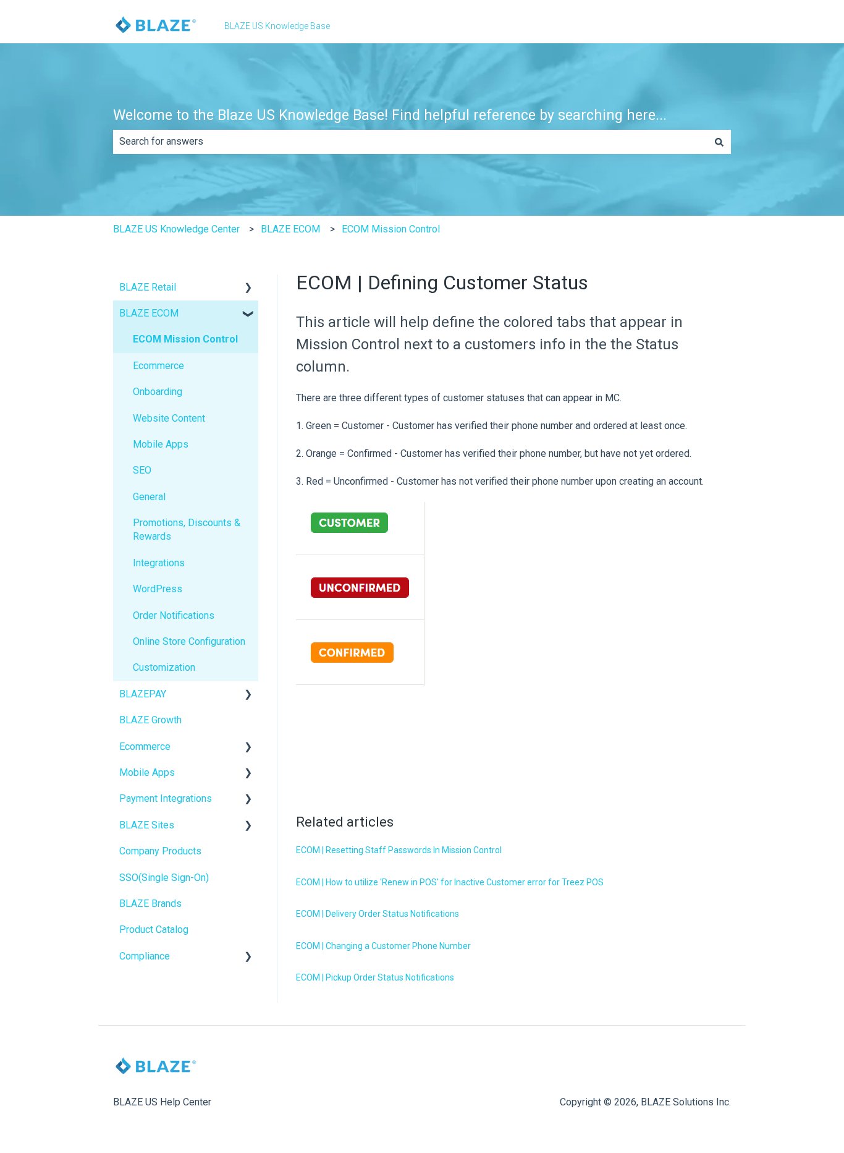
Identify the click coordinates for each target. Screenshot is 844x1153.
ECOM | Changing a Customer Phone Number (383, 946)
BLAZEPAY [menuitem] (142, 694)
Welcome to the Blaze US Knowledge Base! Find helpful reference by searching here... (390, 115)
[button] (248, 288)
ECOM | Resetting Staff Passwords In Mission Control (399, 850)
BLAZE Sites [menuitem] (146, 825)
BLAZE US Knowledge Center (176, 229)
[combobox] (410, 141)
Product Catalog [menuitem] (153, 929)
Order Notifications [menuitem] (173, 615)
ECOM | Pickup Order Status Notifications (375, 977)
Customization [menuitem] (164, 667)
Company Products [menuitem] (160, 851)
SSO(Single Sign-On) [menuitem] (164, 877)
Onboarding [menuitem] (157, 392)
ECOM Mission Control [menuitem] (185, 339)
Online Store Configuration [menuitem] (189, 641)
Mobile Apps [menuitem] (160, 444)
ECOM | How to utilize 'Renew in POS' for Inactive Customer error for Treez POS (450, 882)
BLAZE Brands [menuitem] (150, 903)
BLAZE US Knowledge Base (277, 26)
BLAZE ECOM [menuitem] (149, 313)
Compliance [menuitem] (144, 956)
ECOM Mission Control (391, 229)
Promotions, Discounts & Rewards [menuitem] (186, 529)
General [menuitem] (149, 497)
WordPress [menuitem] (157, 589)
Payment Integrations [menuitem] (165, 798)
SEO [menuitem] (142, 470)
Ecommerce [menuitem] (158, 366)
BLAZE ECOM (290, 229)
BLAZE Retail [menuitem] (147, 287)
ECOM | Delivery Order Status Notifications (377, 914)
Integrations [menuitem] (159, 563)
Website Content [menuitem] (169, 418)
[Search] (719, 141)
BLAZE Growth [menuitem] (150, 720)
